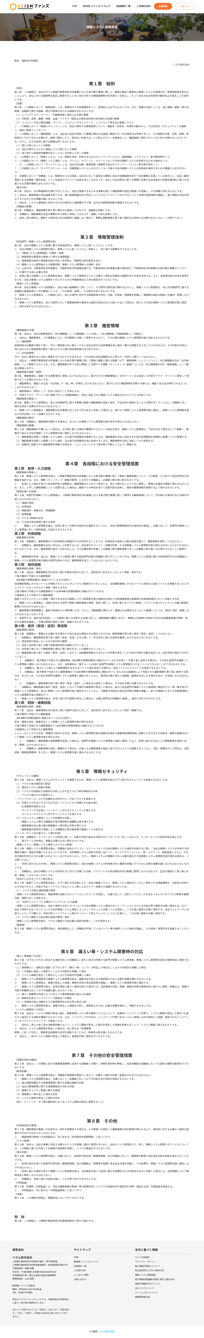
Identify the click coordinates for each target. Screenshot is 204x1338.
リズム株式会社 (106, 1331)
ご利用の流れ (144, 6)
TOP (74, 6)
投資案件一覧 (123, 6)
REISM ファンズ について (96, 6)
